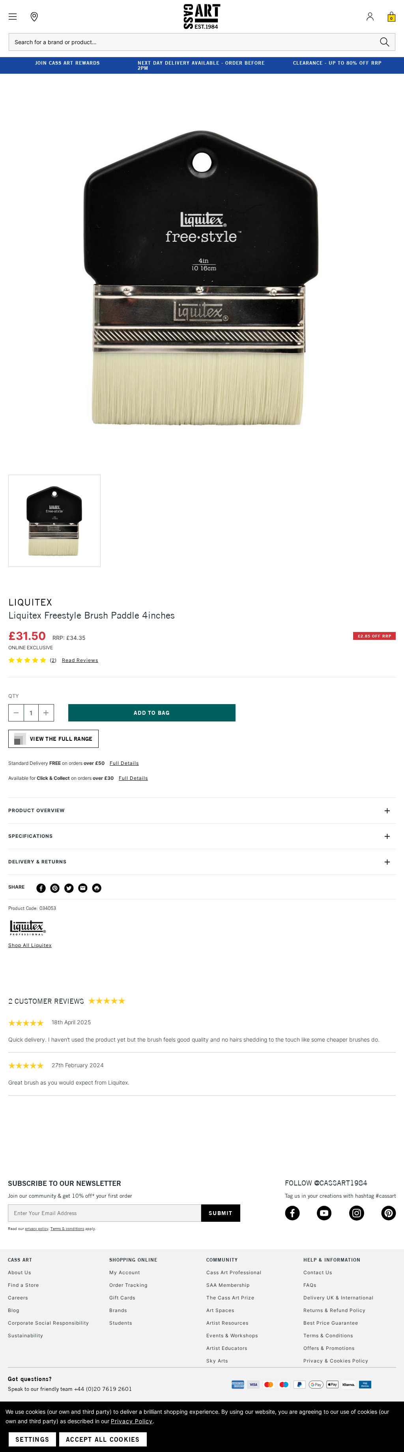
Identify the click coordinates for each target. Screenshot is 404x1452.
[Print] (96, 888)
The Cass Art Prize (230, 1298)
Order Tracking (128, 1285)
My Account (124, 1272)
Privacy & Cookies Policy (335, 1361)
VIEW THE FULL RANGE (61, 738)
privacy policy (36, 1228)
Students (120, 1323)
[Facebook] (41, 888)
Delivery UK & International (338, 1298)
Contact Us (317, 1272)
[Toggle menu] (13, 17)
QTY (13, 696)
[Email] (83, 888)
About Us (19, 1272)
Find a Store (23, 1285)
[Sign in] (370, 16)
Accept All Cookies (103, 1439)
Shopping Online (133, 1260)
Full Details (124, 763)
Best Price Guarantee (330, 1323)
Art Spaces (220, 1310)
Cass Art (20, 1260)
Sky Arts (217, 1361)
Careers (18, 1298)
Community (222, 1260)
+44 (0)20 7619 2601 (103, 1388)
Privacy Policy (132, 1421)
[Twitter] (69, 888)
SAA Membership (228, 1285)
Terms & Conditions (328, 1335)
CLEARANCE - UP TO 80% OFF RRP (337, 62)
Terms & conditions (67, 1228)
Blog (13, 1310)
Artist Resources (227, 1323)
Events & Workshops (232, 1335)
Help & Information (332, 1260)
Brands (118, 1310)
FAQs (309, 1285)
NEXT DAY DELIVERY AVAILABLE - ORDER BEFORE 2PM (201, 65)
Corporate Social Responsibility (48, 1323)
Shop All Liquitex (30, 945)
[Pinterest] (55, 888)
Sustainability (25, 1335)
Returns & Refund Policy (334, 1310)
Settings (32, 1439)
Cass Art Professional (234, 1272)
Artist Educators (226, 1348)
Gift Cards (122, 1298)
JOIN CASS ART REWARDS (67, 62)
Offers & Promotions (329, 1348)
